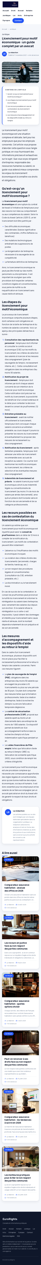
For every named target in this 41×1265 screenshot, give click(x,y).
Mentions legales (8, 1236)
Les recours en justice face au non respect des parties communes (15, 945)
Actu (20, 15)
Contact (18, 20)
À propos (6, 20)
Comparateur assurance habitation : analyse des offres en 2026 (16, 887)
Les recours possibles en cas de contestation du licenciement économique (19, 109)
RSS (18, 1236)
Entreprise (28, 15)
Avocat (21, 10)
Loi (14, 15)
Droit (13, 10)
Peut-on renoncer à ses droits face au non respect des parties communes (17, 1061)
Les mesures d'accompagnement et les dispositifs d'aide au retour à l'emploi (20, 117)
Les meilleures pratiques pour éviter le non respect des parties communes (17, 1178)
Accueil (6, 10)
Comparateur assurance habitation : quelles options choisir (16, 1003)
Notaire (29, 10)
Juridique (6, 15)
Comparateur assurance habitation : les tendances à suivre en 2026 (17, 1120)
